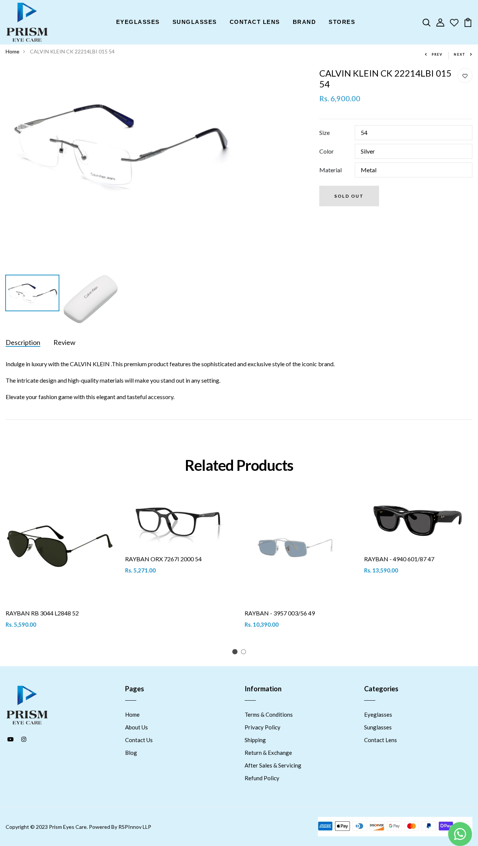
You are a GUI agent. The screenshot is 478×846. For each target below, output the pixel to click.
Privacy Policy (262, 727)
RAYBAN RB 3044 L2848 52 (42, 613)
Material (330, 169)
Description (23, 342)
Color (326, 151)
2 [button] (244, 653)
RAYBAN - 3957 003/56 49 (280, 613)
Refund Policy (262, 778)
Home (12, 51)
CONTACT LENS (255, 22)
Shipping (255, 740)
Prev (437, 54)
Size (324, 132)
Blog (131, 752)
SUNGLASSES (195, 22)
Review (64, 342)
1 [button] (236, 653)
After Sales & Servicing (273, 765)
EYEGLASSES (138, 22)
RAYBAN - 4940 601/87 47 (399, 558)
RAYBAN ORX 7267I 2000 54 (163, 558)
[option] (119, 144)
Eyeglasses (378, 714)
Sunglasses (378, 727)
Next (460, 54)
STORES (342, 22)
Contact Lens (380, 740)
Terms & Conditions (269, 714)
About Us (136, 727)
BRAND (304, 22)
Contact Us (139, 740)
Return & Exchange (268, 752)
